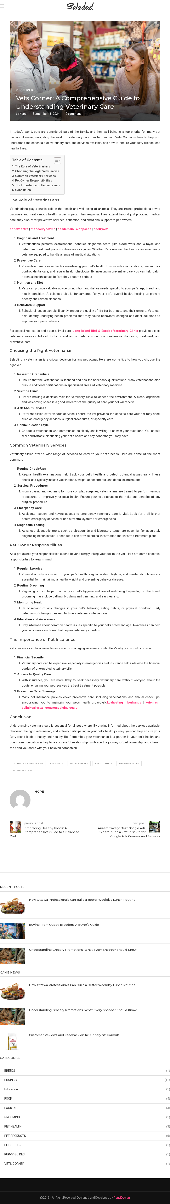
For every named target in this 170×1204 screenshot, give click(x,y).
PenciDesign (122, 1197)
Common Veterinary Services (35, 176)
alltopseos (83, 229)
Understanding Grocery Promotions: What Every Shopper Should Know (83, 950)
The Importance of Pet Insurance (37, 185)
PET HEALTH (87, 1126)
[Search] (168, 6)
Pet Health (56, 763)
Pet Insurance (79, 763)
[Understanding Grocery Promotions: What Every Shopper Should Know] (12, 956)
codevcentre (19, 229)
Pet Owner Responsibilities (33, 180)
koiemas (152, 702)
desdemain (66, 229)
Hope (23, 113)
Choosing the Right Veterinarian (37, 171)
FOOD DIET (87, 1108)
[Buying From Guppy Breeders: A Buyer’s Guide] (12, 931)
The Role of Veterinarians (32, 166)
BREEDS (87, 1071)
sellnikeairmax (32, 708)
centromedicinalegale (61, 708)
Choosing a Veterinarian (27, 763)
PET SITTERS (87, 1145)
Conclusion (23, 190)
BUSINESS (87, 1080)
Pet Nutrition (103, 763)
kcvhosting (115, 702)
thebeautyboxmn (43, 229)
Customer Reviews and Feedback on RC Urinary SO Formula (74, 1035)
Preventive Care (129, 763)
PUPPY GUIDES (87, 1154)
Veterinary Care (22, 770)
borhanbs (134, 702)
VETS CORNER (87, 1164)
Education (87, 1089)
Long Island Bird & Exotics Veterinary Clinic (105, 331)
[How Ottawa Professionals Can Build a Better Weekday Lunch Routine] (12, 906)
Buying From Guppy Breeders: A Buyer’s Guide (64, 925)
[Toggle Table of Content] (55, 160)
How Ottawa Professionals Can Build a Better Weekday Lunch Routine (82, 900)
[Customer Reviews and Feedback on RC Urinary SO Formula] (12, 1041)
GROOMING (87, 1117)
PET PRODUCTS (87, 1136)
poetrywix (101, 229)
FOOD (87, 1098)
